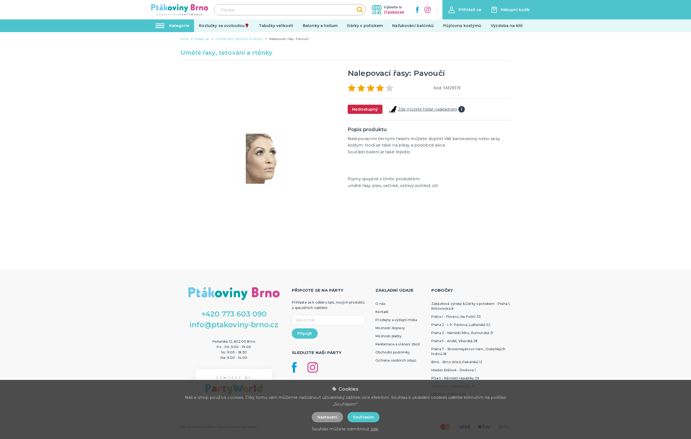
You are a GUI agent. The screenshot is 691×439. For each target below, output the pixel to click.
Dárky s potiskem (365, 25)
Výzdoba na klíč (507, 25)
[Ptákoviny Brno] (179, 9)
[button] (464, 10)
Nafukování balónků (413, 25)
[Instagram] (427, 9)
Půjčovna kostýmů (462, 25)
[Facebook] (417, 9)
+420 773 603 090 (234, 313)
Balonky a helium (320, 25)
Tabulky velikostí (276, 25)
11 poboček (394, 12)
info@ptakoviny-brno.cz (234, 324)
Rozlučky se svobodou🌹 (224, 25)
